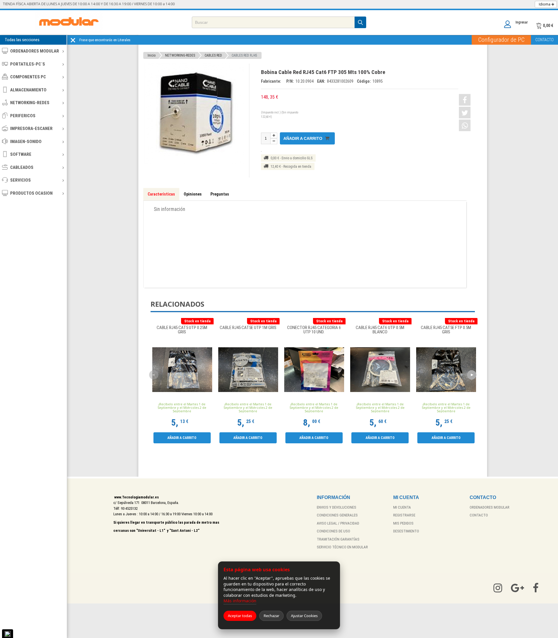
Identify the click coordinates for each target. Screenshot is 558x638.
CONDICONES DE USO (333, 531)
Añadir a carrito (303, 138)
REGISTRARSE (404, 515)
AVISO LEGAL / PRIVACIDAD (338, 523)
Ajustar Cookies (304, 615)
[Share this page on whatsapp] (465, 125)
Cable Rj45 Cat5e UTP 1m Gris (248, 328)
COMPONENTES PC (28, 76)
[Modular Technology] (69, 22)
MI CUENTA (402, 507)
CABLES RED (213, 55)
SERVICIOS (20, 180)
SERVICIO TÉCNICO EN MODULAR (342, 547)
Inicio (151, 55)
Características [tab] (161, 194)
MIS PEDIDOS (403, 523)
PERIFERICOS (22, 115)
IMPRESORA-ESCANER (31, 128)
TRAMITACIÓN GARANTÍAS (338, 539)
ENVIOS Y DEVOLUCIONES (336, 507)
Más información (239, 600)
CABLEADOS (21, 167)
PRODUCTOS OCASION (31, 193)
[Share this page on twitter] (465, 112)
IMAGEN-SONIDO (26, 141)
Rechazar (271, 615)
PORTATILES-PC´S (27, 64)
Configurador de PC (501, 39)
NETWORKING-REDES (29, 102)
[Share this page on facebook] (465, 100)
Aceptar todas (240, 615)
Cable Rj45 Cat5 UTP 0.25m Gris (182, 330)
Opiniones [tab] (193, 194)
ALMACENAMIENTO (28, 90)
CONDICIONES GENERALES (337, 515)
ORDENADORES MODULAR (34, 51)
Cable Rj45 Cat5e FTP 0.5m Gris (446, 330)
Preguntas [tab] (219, 194)
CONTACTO (544, 39)
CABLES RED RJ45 (244, 55)
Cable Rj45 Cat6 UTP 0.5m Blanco (380, 330)
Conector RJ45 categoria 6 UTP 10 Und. (314, 330)
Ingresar (522, 22)
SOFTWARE (20, 154)
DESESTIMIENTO (406, 531)
